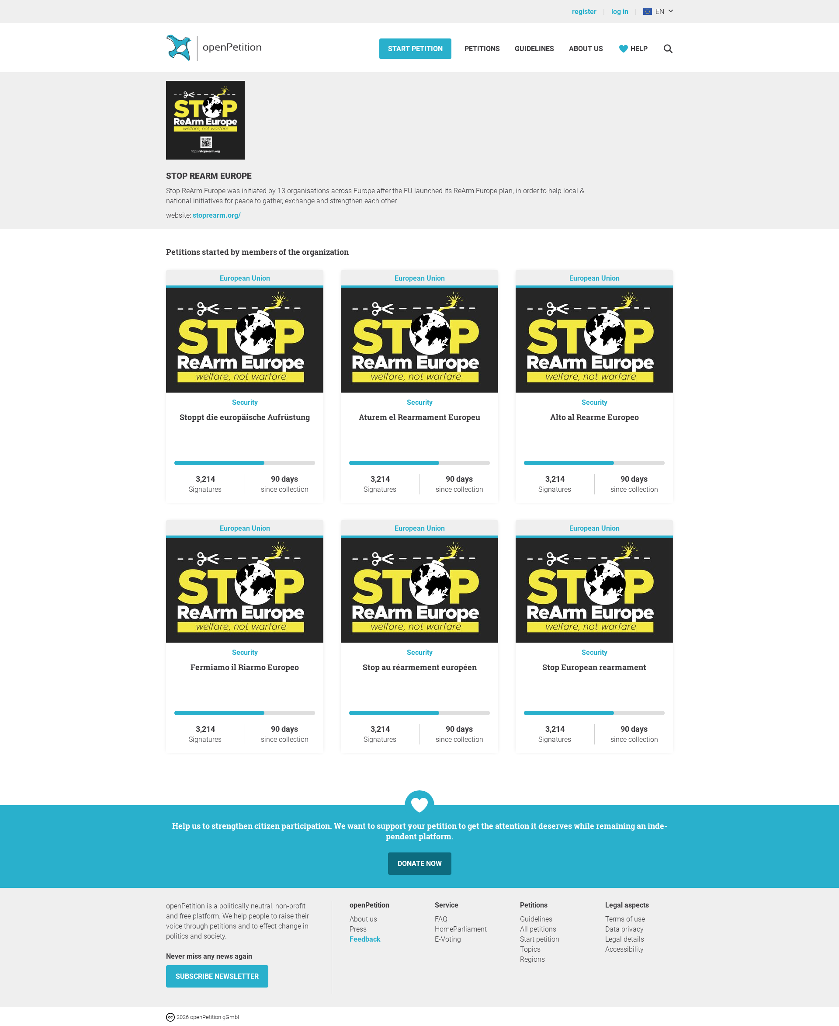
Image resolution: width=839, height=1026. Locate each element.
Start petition (415, 49)
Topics (530, 949)
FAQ (441, 919)
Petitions (483, 49)
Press (358, 929)
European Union (245, 278)
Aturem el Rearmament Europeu (419, 417)
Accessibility (624, 949)
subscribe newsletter (217, 976)
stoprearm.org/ (217, 215)
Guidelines (534, 49)
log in (619, 11)
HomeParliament (461, 929)
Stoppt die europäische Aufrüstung (245, 417)
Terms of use (625, 919)
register (584, 11)
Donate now (420, 863)
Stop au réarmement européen (420, 667)
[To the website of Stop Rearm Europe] (205, 157)
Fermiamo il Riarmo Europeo (245, 667)
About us (586, 49)
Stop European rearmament (594, 667)
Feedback (365, 939)
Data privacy (624, 929)
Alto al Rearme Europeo (594, 417)
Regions (532, 959)
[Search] (667, 49)
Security (245, 402)
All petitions (538, 929)
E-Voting (448, 939)
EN (658, 11)
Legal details (624, 939)
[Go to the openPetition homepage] (214, 47)
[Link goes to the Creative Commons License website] (171, 1016)
